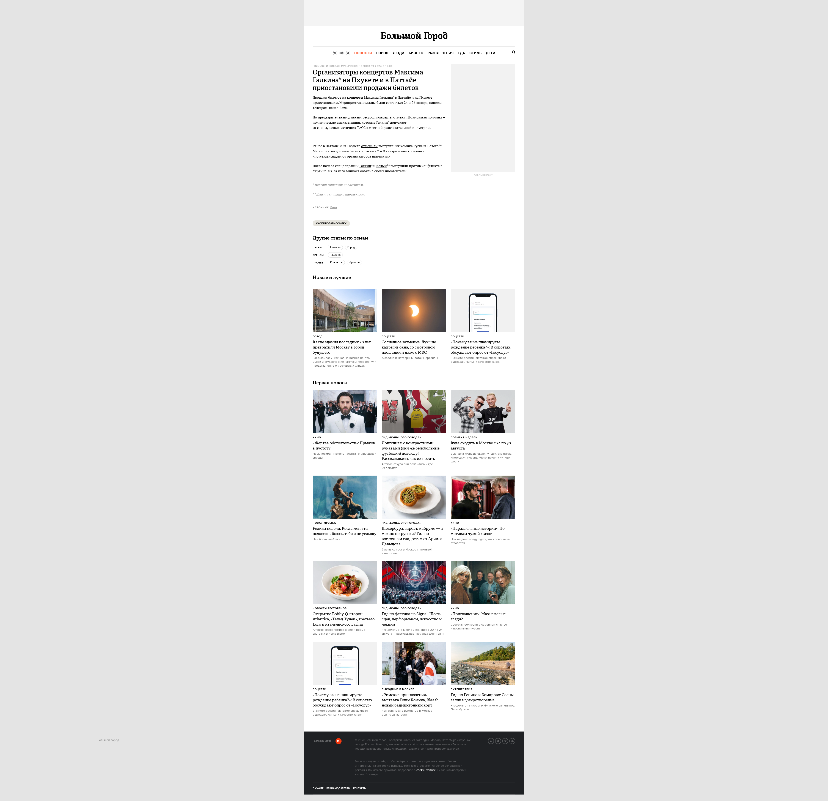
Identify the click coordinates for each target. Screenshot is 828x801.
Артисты (354, 262)
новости (335, 247)
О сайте (318, 788)
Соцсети (388, 336)
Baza (333, 207)
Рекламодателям (338, 788)
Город (318, 336)
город (351, 247)
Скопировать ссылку (331, 223)
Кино (317, 437)
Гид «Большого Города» (401, 437)
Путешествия (461, 689)
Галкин (365, 165)
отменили (369, 145)
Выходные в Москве (398, 689)
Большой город (322, 741)
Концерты (336, 262)
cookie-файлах (426, 770)
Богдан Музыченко (343, 66)
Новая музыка (324, 523)
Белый (381, 165)
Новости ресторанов (330, 608)
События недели (464, 437)
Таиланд (335, 255)
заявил (334, 127)
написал (435, 102)
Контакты (360, 788)
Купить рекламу (483, 175)
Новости (320, 66)
